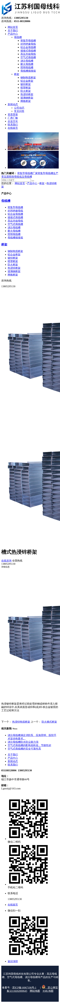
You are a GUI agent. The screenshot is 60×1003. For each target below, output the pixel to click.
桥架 (41, 183)
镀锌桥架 (13, 258)
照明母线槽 (14, 234)
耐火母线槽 (14, 230)
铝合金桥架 (14, 254)
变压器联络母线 (10, 176)
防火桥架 (13, 264)
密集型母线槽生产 (48, 173)
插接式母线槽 (15, 217)
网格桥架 (13, 274)
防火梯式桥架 (49, 721)
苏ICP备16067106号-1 (24, 987)
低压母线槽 (25, 176)
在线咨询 (6, 560)
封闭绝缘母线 (15, 210)
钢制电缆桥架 (15, 251)
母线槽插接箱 (15, 237)
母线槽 (5, 200)
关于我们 (13, 754)
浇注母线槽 (14, 227)
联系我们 (13, 764)
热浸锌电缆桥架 (21, 721)
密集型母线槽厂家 (27, 173)
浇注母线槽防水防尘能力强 (23, 742)
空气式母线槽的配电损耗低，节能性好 (29, 745)
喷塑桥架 (13, 261)
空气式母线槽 (15, 224)
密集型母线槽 (15, 207)
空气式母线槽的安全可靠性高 (24, 748)
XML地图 (48, 991)
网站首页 (20, 183)
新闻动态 (13, 761)
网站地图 (35, 991)
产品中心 (32, 183)
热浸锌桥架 (14, 268)
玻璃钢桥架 (14, 271)
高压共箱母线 (15, 220)
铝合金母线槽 (15, 214)
